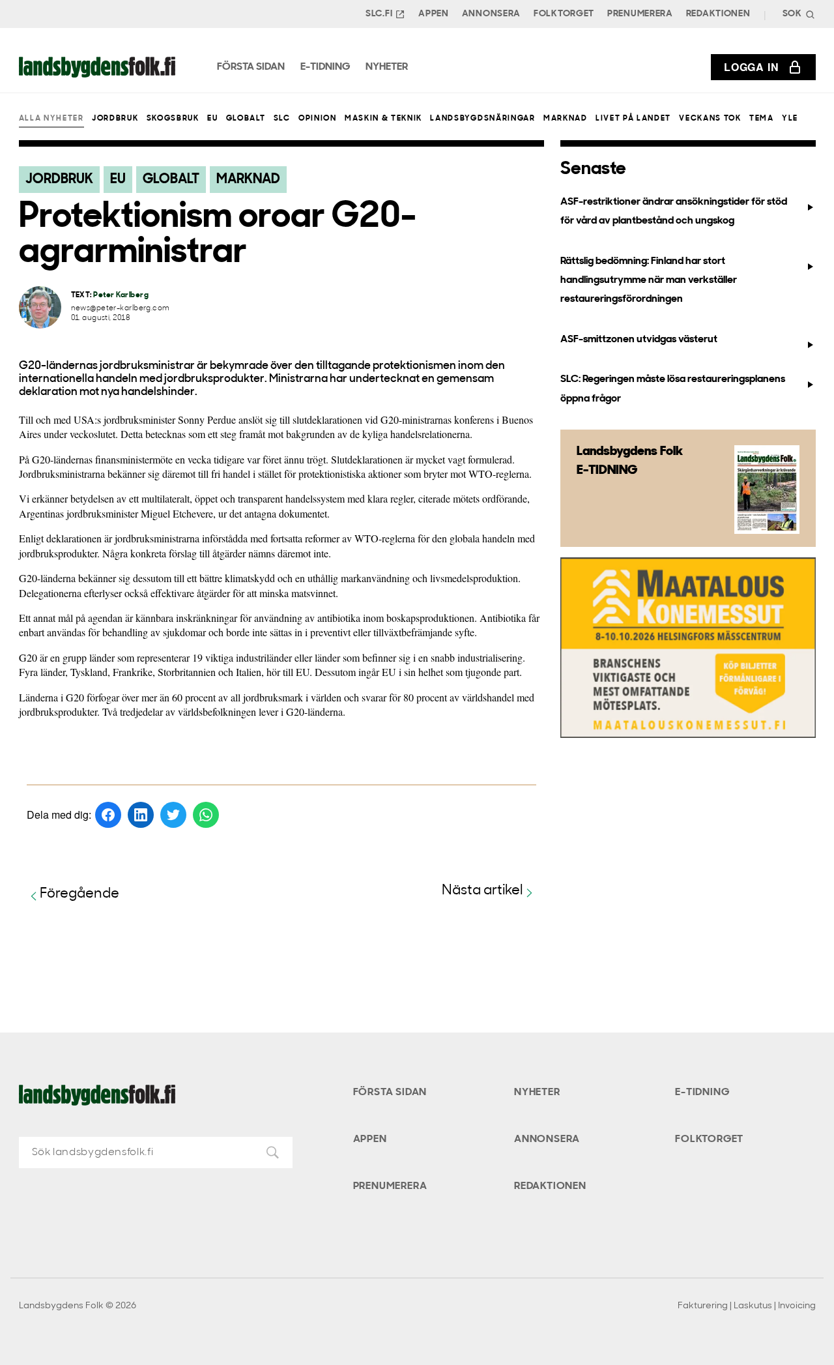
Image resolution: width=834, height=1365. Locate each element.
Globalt (246, 119)
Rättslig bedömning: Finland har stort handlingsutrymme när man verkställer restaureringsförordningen (648, 280)
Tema (761, 119)
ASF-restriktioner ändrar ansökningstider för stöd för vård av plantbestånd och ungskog (673, 211)
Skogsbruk (173, 119)
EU (212, 119)
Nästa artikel (482, 891)
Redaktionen (718, 14)
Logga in (751, 66)
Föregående (79, 894)
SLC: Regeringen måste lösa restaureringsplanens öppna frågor (672, 389)
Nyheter (537, 1092)
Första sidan (390, 1092)
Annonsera (491, 14)
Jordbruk (115, 119)
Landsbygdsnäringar (482, 119)
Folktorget (564, 14)
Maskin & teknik (383, 119)
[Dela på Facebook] (108, 815)
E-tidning (702, 1092)
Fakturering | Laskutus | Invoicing (747, 1306)
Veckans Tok (710, 119)
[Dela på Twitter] (173, 815)
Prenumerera (640, 14)
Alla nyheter (51, 119)
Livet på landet (633, 119)
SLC (282, 119)
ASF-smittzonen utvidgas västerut (638, 339)
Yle (790, 119)
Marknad (565, 119)
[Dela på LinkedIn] (141, 815)
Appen (433, 14)
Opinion (317, 119)
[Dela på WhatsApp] (206, 815)
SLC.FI (379, 14)
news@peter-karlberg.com (120, 308)
